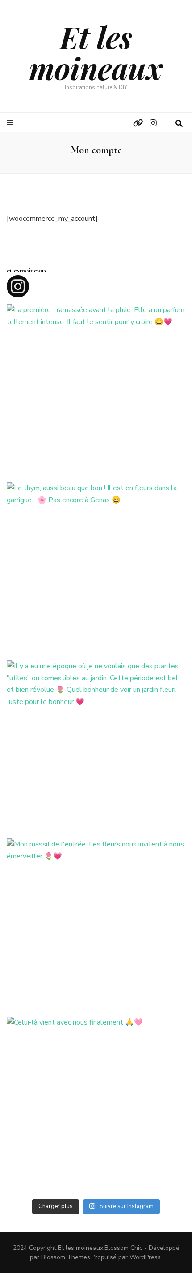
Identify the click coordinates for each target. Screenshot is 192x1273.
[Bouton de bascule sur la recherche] (179, 123)
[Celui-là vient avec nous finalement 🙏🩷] (96, 1106)
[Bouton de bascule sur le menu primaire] (11, 122)
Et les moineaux (96, 52)
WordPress (145, 1257)
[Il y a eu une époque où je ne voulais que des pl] (96, 749)
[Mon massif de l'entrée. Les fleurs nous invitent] (96, 927)
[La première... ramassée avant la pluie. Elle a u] (96, 393)
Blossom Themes (65, 1257)
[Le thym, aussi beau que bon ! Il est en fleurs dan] (96, 571)
